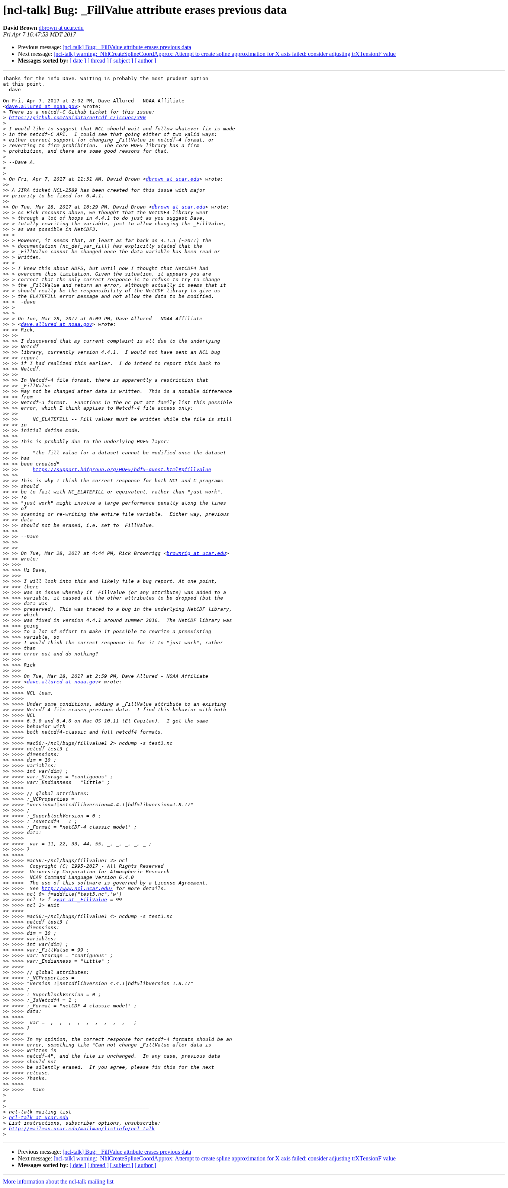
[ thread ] (98, 60)
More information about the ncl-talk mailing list (58, 1181)
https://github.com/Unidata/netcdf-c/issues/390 (77, 117)
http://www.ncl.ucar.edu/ (77, 888)
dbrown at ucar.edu (61, 28)
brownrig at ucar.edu (196, 553)
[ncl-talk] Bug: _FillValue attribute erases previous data (126, 47)
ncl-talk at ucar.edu (38, 1117)
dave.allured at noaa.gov (41, 106)
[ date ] (78, 60)
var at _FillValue (82, 899)
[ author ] (145, 60)
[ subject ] (121, 60)
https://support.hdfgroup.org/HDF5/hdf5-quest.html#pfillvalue (122, 469)
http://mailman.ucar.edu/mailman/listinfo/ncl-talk (82, 1128)
